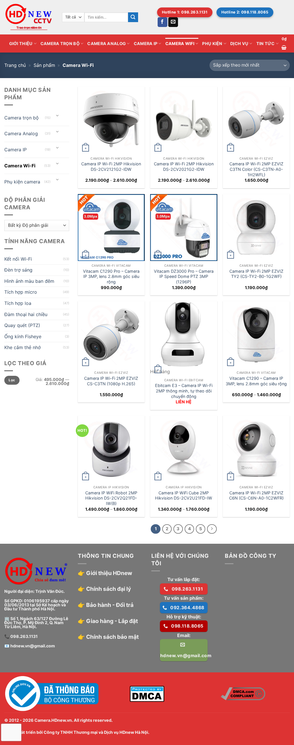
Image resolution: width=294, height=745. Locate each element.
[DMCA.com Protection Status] (147, 693)
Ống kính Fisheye (22, 336)
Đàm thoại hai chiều (25, 314)
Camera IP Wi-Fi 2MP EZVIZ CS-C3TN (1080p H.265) (111, 381)
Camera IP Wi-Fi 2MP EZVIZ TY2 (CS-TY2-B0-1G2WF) (256, 274)
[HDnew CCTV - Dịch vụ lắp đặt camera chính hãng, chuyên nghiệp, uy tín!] (28, 17)
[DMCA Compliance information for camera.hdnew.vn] (243, 693)
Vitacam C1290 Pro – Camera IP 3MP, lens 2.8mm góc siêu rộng (111, 276)
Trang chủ (15, 65)
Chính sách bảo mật (112, 636)
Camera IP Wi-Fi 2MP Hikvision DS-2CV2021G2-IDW (184, 166)
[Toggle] (58, 115)
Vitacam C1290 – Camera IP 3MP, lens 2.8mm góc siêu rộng (256, 381)
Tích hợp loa (17, 303)
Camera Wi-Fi (19, 166)
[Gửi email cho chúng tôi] (173, 22)
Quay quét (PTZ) (22, 325)
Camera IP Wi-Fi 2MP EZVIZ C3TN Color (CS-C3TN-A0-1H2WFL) (256, 169)
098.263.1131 (24, 636)
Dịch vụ (239, 43)
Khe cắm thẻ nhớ (22, 347)
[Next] (212, 529)
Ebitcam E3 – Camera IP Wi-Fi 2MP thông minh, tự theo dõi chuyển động (183, 390)
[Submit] (133, 17)
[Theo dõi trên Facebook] (162, 22)
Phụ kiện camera (22, 182)
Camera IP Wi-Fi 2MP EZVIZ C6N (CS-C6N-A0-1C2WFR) (256, 495)
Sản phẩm (44, 65)
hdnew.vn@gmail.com (32, 645)
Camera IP (146, 43)
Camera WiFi (179, 43)
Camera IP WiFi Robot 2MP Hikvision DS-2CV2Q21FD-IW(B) (111, 498)
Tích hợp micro (20, 292)
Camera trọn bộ (60, 43)
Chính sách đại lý (108, 588)
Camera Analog (106, 43)
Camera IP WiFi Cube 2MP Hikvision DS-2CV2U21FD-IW (183, 495)
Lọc (12, 380)
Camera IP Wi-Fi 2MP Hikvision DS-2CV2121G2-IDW (111, 166)
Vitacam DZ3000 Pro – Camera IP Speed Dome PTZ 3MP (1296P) (184, 276)
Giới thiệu (21, 43)
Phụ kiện (212, 43)
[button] (284, 43)
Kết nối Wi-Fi (18, 259)
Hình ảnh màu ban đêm (29, 281)
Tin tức (265, 43)
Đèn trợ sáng (18, 270)
